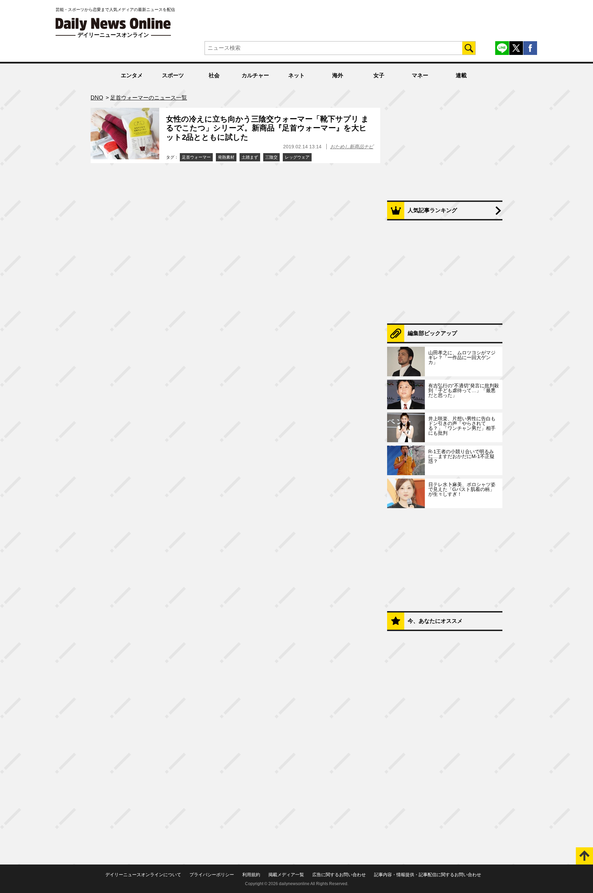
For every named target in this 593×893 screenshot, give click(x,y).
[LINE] (502, 48)
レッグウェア (297, 157)
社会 (214, 75)
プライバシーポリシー (211, 874)
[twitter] (516, 48)
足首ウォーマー (196, 157)
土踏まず (250, 157)
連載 (461, 75)
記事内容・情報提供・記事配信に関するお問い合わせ (427, 874)
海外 (337, 75)
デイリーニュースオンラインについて (143, 874)
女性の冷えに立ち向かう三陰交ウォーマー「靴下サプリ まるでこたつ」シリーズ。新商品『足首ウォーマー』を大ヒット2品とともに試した (267, 128)
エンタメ (132, 75)
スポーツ (173, 75)
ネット (296, 75)
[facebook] (530, 48)
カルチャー (255, 75)
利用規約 (251, 874)
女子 (378, 75)
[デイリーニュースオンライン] (113, 24)
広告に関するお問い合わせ (339, 874)
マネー (420, 75)
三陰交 (271, 157)
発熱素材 (226, 157)
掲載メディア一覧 (286, 874)
